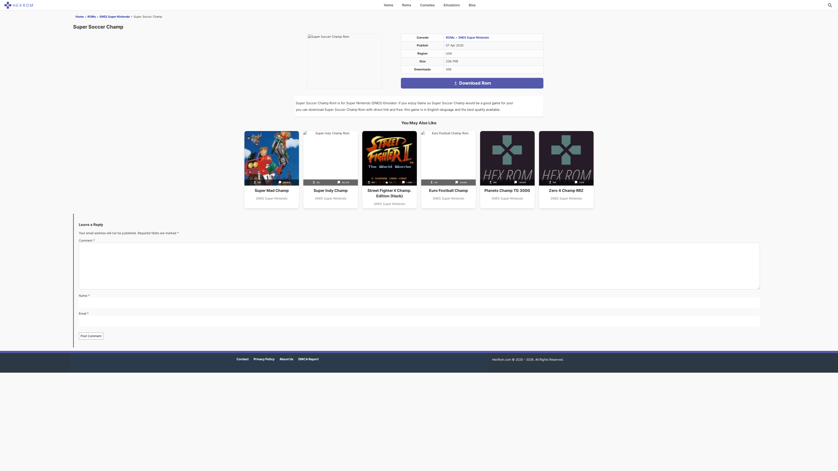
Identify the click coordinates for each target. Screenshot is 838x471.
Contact (243, 359)
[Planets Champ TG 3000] (507, 169)
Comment (87, 240)
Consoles (427, 5)
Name (84, 295)
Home (388, 5)
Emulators (452, 5)
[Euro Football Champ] (448, 169)
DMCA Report (308, 359)
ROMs (92, 16)
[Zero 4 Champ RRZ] (566, 169)
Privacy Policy (264, 359)
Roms (406, 5)
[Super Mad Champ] (271, 169)
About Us (286, 359)
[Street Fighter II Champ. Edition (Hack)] (389, 169)
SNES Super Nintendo (115, 16)
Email (84, 313)
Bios (472, 5)
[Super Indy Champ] (330, 169)
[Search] (830, 5)
